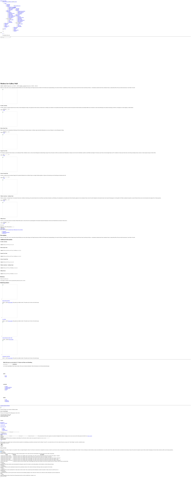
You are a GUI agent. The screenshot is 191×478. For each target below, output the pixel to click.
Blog (6, 376)
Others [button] (1, 473)
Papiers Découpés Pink (6, 300)
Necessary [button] (2, 450)
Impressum (7, 400)
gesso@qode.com (3, 426)
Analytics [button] (1, 467)
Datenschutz (7, 401)
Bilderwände (16, 229)
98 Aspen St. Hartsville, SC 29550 (3, 423)
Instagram (5, 405)
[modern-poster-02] (9, 216)
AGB (6, 399)
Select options (10, 302)
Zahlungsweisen (7, 388)
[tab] (96, 231)
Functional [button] (2, 462)
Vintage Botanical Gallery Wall (7, 337)
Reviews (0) (4, 233)
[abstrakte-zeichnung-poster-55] (9, 148)
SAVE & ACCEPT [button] (3, 476)
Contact (6, 386)
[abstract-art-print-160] (9, 103)
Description (4, 231)
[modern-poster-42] (9, 171)
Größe (1, 109)
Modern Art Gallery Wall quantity (5, 226)
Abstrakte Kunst (10, 229)
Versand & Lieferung (8, 387)
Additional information (6, 232)
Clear (4, 110)
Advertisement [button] (2, 470)
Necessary (3, 451)
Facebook (1, 405)
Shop (6, 375)
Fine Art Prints (20, 229)
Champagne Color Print (6, 356)
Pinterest (8, 405)
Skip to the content (3, 0)
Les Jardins (4, 319)
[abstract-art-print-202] (9, 126)
